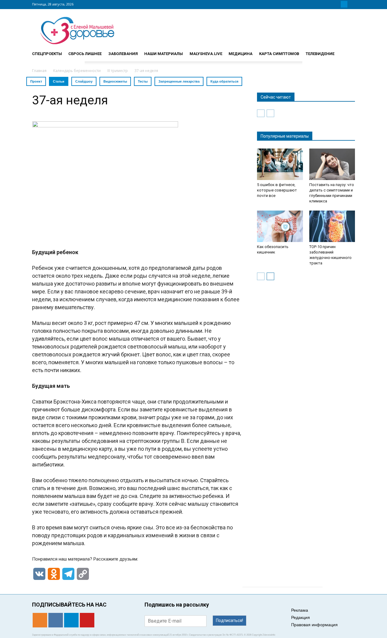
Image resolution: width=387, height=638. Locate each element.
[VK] (336, 4)
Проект (36, 81)
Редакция (300, 617)
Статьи (58, 81)
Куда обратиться (224, 81)
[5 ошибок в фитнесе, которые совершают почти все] (280, 164)
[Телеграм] (344, 4)
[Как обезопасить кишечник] (280, 226)
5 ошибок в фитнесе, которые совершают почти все (277, 190)
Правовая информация (314, 624)
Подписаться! (229, 620)
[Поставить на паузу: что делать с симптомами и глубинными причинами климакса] (332, 164)
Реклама (299, 610)
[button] (347, 51)
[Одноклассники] (329, 4)
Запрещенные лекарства (179, 81)
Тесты (143, 81)
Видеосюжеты (115, 81)
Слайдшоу (84, 81)
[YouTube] (351, 4)
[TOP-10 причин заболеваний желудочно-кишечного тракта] (332, 226)
